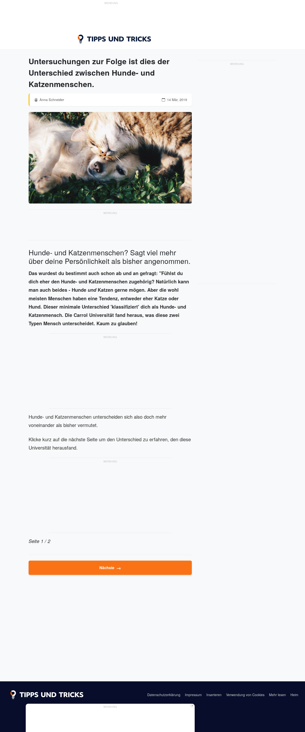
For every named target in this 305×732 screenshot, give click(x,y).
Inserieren (214, 694)
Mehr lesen (277, 694)
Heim (294, 694)
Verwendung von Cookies (245, 694)
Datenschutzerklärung (163, 694)
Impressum (193, 694)
